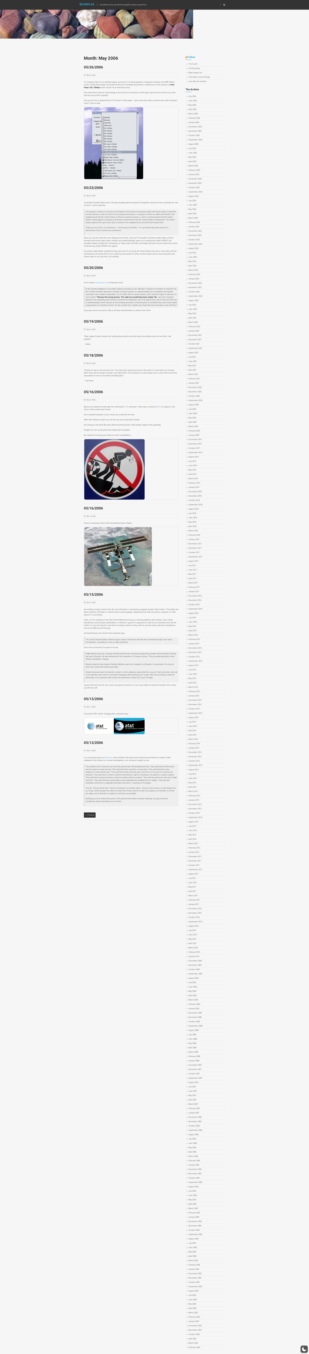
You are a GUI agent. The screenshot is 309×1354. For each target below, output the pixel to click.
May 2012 (192, 835)
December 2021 (195, 335)
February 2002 (194, 1347)
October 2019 (194, 448)
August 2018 (194, 509)
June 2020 (193, 413)
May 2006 (192, 1147)
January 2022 (194, 331)
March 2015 (193, 687)
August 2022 (194, 300)
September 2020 (195, 400)
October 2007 (194, 1074)
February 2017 (194, 587)
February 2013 (194, 796)
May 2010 (192, 939)
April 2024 (192, 213)
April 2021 (192, 370)
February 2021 (194, 379)
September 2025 (195, 140)
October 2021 (194, 344)
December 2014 (195, 700)
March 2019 (193, 478)
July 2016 (192, 617)
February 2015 (194, 691)
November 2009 (195, 965)
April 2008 (192, 1048)
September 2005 (195, 1182)
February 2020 (194, 431)
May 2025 (192, 157)
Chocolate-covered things (199, 77)
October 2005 (194, 1178)
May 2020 (192, 418)
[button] (304, 1349)
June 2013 (193, 778)
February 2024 (194, 222)
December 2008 (195, 1013)
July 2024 (192, 200)
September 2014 (195, 713)
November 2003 (195, 1278)
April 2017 (192, 578)
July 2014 (192, 722)
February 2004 (194, 1265)
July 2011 (192, 878)
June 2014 (193, 726)
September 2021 (195, 348)
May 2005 (192, 1200)
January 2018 (194, 539)
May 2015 (192, 678)
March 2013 (193, 791)
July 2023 (192, 253)
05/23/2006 (93, 188)
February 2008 (194, 1056)
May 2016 (192, 626)
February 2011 (194, 900)
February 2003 (194, 1317)
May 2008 (192, 1043)
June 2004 (193, 1247)
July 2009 (192, 982)
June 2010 (193, 935)
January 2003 (194, 1321)
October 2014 (194, 709)
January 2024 (194, 227)
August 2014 (194, 717)
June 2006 (193, 1143)
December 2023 (195, 231)
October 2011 (194, 865)
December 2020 (195, 387)
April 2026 (192, 109)
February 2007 (194, 1108)
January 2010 (194, 956)
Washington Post (102, 283)
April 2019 (192, 474)
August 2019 (194, 457)
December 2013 (195, 752)
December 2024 (195, 179)
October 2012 (194, 813)
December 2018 (195, 492)
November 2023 (195, 235)
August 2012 (194, 822)
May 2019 (192, 470)
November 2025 (195, 131)
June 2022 (193, 309)
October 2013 (194, 761)
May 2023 (192, 261)
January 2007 (194, 1113)
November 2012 (195, 809)
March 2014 (193, 739)
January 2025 (194, 174)
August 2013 (194, 770)
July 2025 (192, 148)
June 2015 (193, 674)
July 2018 (192, 513)
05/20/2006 (93, 268)
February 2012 (194, 848)
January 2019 (194, 487)
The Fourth (193, 64)
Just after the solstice (198, 81)
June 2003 (193, 1299)
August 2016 (194, 613)
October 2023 (194, 240)
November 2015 (195, 652)
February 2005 (194, 1213)
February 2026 (194, 118)
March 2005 (193, 1208)
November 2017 (195, 548)
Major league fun (195, 73)
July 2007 (192, 1087)
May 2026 (192, 105)
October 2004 (194, 1230)
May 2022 (192, 313)
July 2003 (192, 1295)
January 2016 (194, 644)
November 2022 (195, 287)
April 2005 (192, 1204)
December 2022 (195, 283)
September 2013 (195, 765)
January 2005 (194, 1217)
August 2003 (194, 1291)
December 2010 (195, 909)
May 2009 (192, 991)
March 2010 (193, 948)
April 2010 (192, 943)
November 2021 (195, 339)
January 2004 (194, 1269)
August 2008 (194, 1030)
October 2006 (194, 1126)
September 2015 (195, 661)
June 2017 (193, 570)
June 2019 (193, 465)
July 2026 (192, 96)
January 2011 (194, 904)
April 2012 (192, 839)
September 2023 (195, 244)
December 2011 (195, 856)
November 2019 (195, 444)
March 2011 (193, 896)
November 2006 (195, 1121)
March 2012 (193, 843)
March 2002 (193, 1343)
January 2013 (194, 800)
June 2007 (193, 1091)
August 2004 (194, 1239)
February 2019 (194, 483)
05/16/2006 (93, 392)
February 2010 (194, 952)
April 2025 (192, 161)
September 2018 (195, 505)
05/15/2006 (93, 594)
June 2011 (193, 882)
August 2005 (194, 1187)
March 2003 (193, 1313)
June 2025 (193, 153)
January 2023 (194, 279)
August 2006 (194, 1134)
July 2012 (192, 826)
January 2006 (194, 1165)
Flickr (126, 407)
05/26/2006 (93, 67)
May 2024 (192, 209)
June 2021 (193, 361)
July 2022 (192, 305)
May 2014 (192, 730)
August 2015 (194, 665)
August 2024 (194, 196)
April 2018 (192, 526)
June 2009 (193, 987)
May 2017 (192, 574)
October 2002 (194, 1334)
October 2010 (194, 917)
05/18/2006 (93, 355)
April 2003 (192, 1308)
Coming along (194, 68)
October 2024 (194, 187)
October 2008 (194, 1021)
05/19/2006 (93, 321)
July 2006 (192, 1139)
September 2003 (195, 1286)
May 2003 (192, 1304)
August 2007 (194, 1082)
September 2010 (195, 922)
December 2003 (195, 1273)
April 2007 (192, 1100)
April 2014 (192, 735)
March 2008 (193, 1052)
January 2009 (194, 1008)
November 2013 (195, 756)
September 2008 (195, 1026)
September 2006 (195, 1130)
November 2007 (195, 1069)
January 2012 (194, 852)
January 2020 (194, 435)
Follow (191, 57)
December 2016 (195, 596)
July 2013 (192, 774)
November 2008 (195, 1017)
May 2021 (192, 366)
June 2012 (193, 830)
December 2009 (195, 961)
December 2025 (195, 127)
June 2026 (193, 101)
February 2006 (194, 1160)
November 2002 (195, 1330)
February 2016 (194, 639)
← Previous (89, 815)
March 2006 (193, 1156)
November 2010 (195, 913)
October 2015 (194, 657)
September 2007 (195, 1078)
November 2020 (195, 392)
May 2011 (192, 887)
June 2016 (193, 622)
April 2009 (192, 995)
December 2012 (195, 804)
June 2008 (193, 1039)
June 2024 (193, 205)
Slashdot (109, 757)
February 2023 (194, 274)
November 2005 (195, 1174)
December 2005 (195, 1169)
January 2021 (194, 383)
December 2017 (195, 544)
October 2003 (194, 1282)
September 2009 (195, 974)
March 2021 (193, 374)
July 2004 (192, 1243)
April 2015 (192, 683)
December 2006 (195, 1117)
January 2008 (194, 1061)
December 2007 (195, 1065)
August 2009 (194, 978)
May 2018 (192, 522)
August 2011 (194, 874)
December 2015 (195, 648)
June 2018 (193, 518)
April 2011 (192, 891)
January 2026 (194, 122)
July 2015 (192, 670)
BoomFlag (87, 4)
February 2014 (194, 743)
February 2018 (194, 535)
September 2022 (195, 296)
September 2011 (195, 869)
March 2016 (193, 635)
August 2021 (194, 353)
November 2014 (195, 704)
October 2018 (194, 500)
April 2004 (192, 1256)
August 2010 (194, 926)
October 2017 (194, 552)
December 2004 (195, 1221)
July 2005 (192, 1191)
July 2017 (192, 565)
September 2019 (195, 452)
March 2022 (193, 322)
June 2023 (193, 257)
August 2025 (194, 144)
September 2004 (195, 1234)
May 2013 (192, 783)
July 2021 (192, 357)
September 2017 (195, 557)
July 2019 (192, 461)
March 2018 (193, 531)
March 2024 (193, 218)
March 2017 (193, 583)
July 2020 (192, 409)
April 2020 (192, 422)
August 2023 (194, 248)
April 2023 (192, 266)
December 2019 (195, 439)
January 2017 (194, 591)
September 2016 (195, 609)
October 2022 (194, 292)
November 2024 (195, 183)
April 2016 (192, 631)
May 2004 (192, 1252)
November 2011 (195, 861)
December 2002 (195, 1326)
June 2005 (193, 1195)
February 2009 (194, 1004)
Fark (159, 407)
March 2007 (193, 1104)
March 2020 (193, 426)
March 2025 (193, 166)
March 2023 (193, 270)
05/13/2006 (93, 699)
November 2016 (195, 600)
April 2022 (192, 318)
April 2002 (192, 1339)
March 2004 (193, 1260)
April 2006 (192, 1152)
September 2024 (195, 192)
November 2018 (195, 496)
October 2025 (194, 135)
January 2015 (194, 696)
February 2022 (194, 326)
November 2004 (195, 1226)
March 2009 (193, 1000)
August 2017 (194, 561)
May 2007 (192, 1095)
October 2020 (194, 396)
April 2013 (192, 787)
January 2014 (194, 748)
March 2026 (193, 114)
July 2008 (192, 1035)
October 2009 (194, 969)
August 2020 (194, 405)
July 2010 (192, 930)
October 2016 (194, 604)
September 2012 (195, 817)
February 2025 (194, 170)
